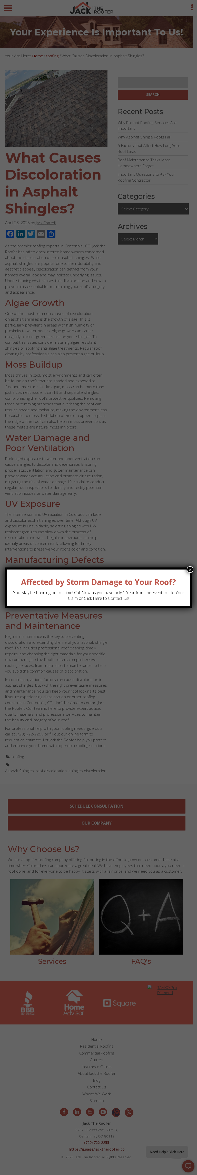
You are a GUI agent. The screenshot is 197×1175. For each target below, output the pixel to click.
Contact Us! (118, 598)
